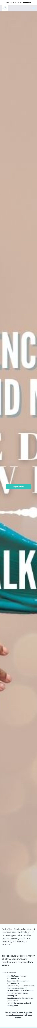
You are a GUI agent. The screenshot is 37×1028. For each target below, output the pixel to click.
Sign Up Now (18, 486)
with (14, 2)
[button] (33, 8)
